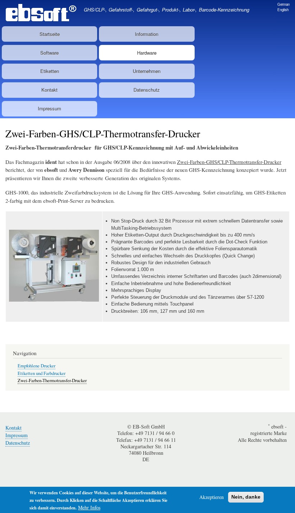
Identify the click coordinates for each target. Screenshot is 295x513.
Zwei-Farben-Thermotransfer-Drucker (52, 380)
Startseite (50, 34)
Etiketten (49, 71)
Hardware (146, 52)
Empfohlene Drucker (36, 366)
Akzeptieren (211, 497)
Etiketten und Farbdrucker (41, 373)
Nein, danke (245, 497)
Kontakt (49, 89)
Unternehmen (146, 71)
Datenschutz (146, 89)
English (283, 9)
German (283, 4)
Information (146, 34)
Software (49, 52)
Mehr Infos (89, 507)
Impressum (49, 108)
